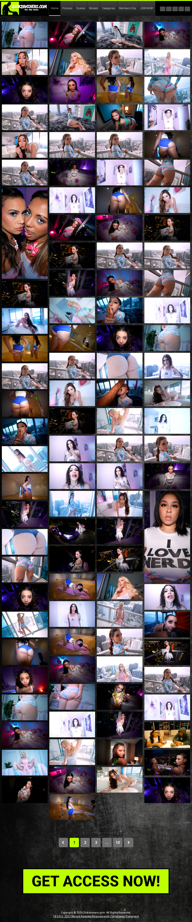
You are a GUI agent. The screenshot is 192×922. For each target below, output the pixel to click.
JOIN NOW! (146, 8)
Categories (108, 8)
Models (93, 8)
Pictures (67, 8)
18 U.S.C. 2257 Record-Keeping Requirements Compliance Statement (96, 916)
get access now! (96, 881)
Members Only (127, 8)
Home (54, 8)
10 (118, 842)
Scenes (80, 8)
